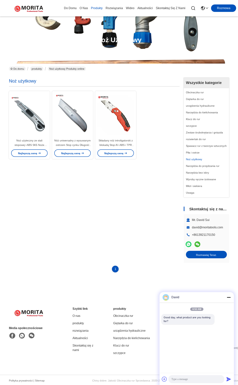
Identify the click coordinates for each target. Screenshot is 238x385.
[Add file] (164, 379)
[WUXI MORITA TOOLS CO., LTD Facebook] (12, 336)
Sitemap (40, 380)
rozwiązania (114, 8)
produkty (97, 8)
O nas (84, 8)
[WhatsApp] (188, 244)
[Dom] (29, 317)
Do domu (70, 8)
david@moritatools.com (207, 227)
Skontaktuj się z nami (170, 8)
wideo (130, 8)
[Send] (229, 379)
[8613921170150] (22, 336)
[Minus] (228, 297)
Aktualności (145, 8)
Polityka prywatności (21, 380)
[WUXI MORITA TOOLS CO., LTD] (29, 8)
